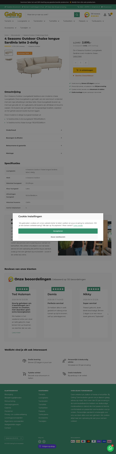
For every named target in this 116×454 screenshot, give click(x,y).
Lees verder (78, 225)
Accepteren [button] (58, 231)
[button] (58, 237)
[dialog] (58, 227)
